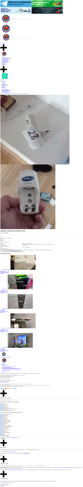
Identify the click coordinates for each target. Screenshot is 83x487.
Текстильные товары (4, 431)
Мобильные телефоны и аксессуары (6, 414)
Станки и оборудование (4, 406)
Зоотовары (3, 433)
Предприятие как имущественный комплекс (7, 410)
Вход (5, 81)
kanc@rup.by (15, 375)
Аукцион (3, 83)
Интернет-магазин (5, 61)
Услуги (3, 63)
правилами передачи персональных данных (12, 437)
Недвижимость (3, 403)
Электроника (3, 416)
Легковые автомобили (4, 404)
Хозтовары (3, 434)
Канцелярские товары (4, 423)
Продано (1, 239)
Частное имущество (5, 60)
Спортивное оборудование (5, 429)
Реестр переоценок (5, 59)
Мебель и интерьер (4, 418)
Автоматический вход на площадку (33, 449)
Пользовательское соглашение (6, 367)
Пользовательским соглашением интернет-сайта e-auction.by (67, 467)
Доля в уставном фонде (4, 409)
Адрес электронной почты (4, 449)
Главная (3, 57)
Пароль (18, 449)
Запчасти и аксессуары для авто (6, 420)
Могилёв (8, 382)
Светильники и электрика (5, 427)
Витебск (2, 382)
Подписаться (2, 438)
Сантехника (3, 424)
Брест (0, 382)
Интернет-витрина (5, 62)
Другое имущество (4, 407)
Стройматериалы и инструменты (6, 425)
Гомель (4, 382)
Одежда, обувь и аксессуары (5, 421)
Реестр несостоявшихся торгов (6, 58)
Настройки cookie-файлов (6, 370)
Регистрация (2, 81)
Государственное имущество (6, 92)
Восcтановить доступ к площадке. (10, 451)
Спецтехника (3, 405)
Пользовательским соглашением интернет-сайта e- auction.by (15, 469)
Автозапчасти (3, 430)
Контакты (3, 87)
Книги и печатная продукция (5, 432)
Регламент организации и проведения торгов (8, 366)
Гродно (6, 382)
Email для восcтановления (4, 482)
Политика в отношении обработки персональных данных (10, 368)
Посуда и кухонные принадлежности (6, 426)
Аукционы (3, 364)
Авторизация (6, 484)
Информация (4, 64)
